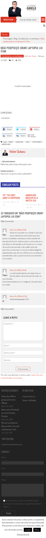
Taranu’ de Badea (29, 400)
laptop (11, 142)
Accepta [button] (28, 530)
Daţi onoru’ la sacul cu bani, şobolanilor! (16, 174)
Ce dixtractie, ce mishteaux (29, 38)
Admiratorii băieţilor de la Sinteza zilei (32, 198)
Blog (15, 38)
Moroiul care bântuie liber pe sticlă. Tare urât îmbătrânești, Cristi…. (10, 426)
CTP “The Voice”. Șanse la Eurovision (11, 196)
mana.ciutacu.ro (28, 396)
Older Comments (7, 222)
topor (28, 142)
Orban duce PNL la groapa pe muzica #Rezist (8, 399)
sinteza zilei (19, 142)
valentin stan (6, 144)
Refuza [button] (37, 530)
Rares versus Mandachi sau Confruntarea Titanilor (10, 412)
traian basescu (37, 142)
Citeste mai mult (23, 534)
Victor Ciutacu (32, 56)
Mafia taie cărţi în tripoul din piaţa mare (16, 165)
